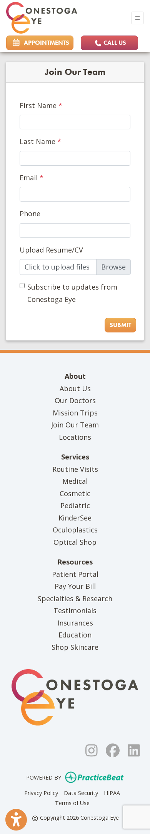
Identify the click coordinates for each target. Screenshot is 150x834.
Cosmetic (75, 493)
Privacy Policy (41, 793)
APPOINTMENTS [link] (45, 43)
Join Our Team (75, 424)
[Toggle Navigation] (137, 18)
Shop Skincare (75, 647)
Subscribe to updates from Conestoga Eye (72, 293)
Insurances (75, 622)
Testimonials (75, 610)
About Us (75, 388)
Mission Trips (75, 412)
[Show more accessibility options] (16, 820)
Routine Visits (75, 469)
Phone (30, 213)
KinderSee (75, 517)
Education (75, 634)
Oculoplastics (75, 529)
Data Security (81, 793)
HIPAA (112, 793)
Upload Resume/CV (51, 249)
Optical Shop (75, 542)
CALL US (114, 43)
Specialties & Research (75, 598)
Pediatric (75, 505)
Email (29, 177)
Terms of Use (72, 803)
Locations (75, 437)
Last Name (37, 141)
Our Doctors (75, 400)
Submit (120, 325)
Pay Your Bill (75, 586)
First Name (38, 105)
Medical (75, 481)
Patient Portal (75, 574)
